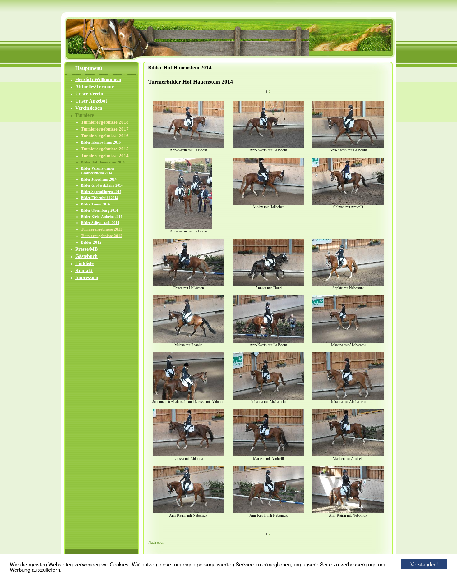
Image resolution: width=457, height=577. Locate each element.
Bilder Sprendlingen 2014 (101, 192)
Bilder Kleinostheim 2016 (101, 142)
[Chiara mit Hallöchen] (188, 284)
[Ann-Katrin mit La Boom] (188, 146)
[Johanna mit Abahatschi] (348, 341)
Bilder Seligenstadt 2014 (100, 223)
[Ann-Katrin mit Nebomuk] (188, 512)
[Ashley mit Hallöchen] (268, 203)
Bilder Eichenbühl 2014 (99, 198)
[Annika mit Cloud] (268, 284)
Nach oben (156, 542)
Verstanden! (424, 564)
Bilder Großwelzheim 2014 (102, 185)
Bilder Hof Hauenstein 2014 (103, 162)
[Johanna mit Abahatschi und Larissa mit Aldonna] (188, 398)
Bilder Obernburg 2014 (99, 210)
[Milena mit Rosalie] (188, 341)
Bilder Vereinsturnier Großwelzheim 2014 (97, 170)
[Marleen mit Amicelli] (268, 455)
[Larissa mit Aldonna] (188, 455)
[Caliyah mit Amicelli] (348, 203)
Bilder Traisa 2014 (95, 204)
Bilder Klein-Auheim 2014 (101, 216)
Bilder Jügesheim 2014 (99, 179)
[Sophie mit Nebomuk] (348, 284)
